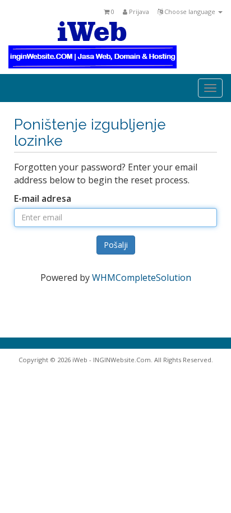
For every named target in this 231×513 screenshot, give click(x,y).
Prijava (138, 11)
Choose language (190, 11)
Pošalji (116, 244)
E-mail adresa (42, 198)
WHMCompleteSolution (141, 277)
